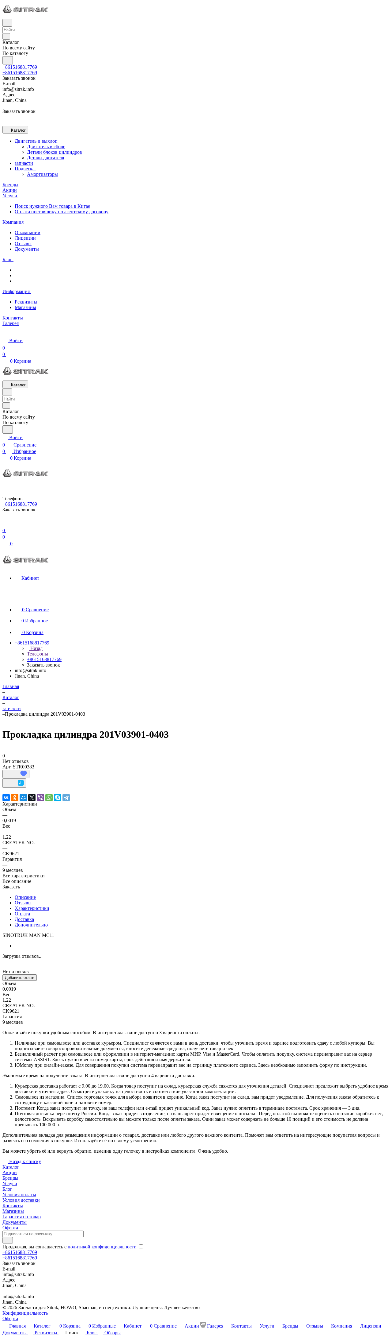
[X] (32, 797)
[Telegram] (66, 797)
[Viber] (40, 797)
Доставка (24, 919)
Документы (27, 249)
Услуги (9, 1183)
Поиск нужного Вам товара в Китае (52, 206)
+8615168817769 (19, 67)
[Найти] (7, 60)
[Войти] (5, 523)
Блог (7, 1189)
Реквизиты (26, 301)
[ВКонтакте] (6, 797)
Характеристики (32, 908)
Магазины (25, 307)
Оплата (22, 913)
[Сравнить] (14, 783)
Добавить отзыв (19, 977)
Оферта (10, 1227)
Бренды (10, 1178)
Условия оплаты (19, 1194)
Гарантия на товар (21, 1216)
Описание (25, 897)
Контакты (12, 1205)
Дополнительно (31, 924)
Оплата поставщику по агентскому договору (61, 211)
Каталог (10, 1167)
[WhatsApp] (49, 797)
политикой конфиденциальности (102, 1246)
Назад (36, 648)
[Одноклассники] (14, 797)
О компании (27, 232)
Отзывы (23, 243)
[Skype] (57, 797)
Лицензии (25, 238)
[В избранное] (15, 774)
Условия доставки (21, 1200)
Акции (9, 1172)
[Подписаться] (7, 1240)
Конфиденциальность (25, 1313)
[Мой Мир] (23, 797)
